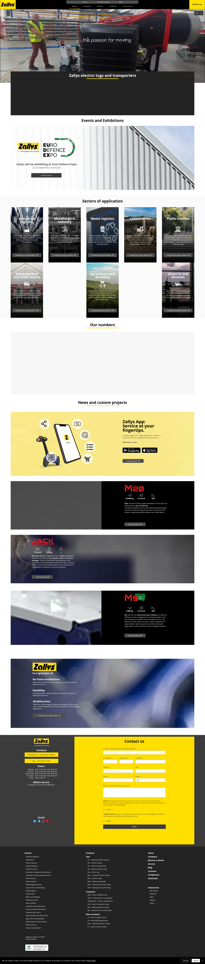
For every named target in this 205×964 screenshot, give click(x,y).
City (137, 767)
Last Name (123, 758)
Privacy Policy (91, 961)
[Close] (202, 960)
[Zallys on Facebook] (39, 821)
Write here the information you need (116, 786)
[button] (113, 6)
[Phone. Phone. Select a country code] (139, 780)
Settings (186, 961)
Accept (195, 961)
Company (139, 758)
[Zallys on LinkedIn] (34, 821)
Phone (138, 776)
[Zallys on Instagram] (43, 821)
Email (105, 776)
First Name (107, 758)
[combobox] (134, 752)
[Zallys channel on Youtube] (47, 821)
